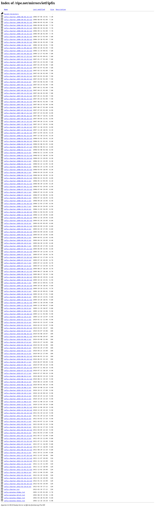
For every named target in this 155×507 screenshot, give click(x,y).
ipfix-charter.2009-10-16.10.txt (18, 280)
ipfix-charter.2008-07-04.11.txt (18, 186)
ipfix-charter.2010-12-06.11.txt (18, 407)
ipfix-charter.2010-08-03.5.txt (17, 376)
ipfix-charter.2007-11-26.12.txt (18, 127)
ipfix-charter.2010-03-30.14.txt (18, 345)
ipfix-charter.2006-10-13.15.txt (18, 34)
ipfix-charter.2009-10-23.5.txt (17, 291)
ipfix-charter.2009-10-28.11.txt (18, 300)
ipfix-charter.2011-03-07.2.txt (17, 421)
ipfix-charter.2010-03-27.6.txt (17, 342)
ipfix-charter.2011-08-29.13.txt (18, 450)
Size (52, 9)
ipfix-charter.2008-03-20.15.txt (18, 169)
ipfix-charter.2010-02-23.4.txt (17, 325)
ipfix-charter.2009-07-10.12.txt (18, 252)
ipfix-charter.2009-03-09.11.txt (18, 226)
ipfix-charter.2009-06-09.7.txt (17, 246)
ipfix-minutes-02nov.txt (14, 501)
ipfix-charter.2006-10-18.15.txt (18, 36)
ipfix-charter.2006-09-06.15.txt (18, 22)
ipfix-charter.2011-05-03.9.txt (17, 433)
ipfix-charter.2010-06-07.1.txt (17, 362)
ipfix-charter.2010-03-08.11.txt (18, 336)
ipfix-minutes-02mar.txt (14, 498)
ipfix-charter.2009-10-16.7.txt (17, 283)
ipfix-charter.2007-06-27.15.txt (18, 104)
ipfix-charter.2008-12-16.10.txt (18, 215)
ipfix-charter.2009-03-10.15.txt (18, 232)
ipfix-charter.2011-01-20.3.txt (17, 416)
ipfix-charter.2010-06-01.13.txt (18, 356)
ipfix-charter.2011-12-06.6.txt (17, 472)
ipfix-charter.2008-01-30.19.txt (18, 138)
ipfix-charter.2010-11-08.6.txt (17, 402)
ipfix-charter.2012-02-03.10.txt (18, 484)
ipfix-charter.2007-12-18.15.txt (18, 133)
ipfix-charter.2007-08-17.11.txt (18, 113)
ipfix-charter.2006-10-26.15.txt (18, 42)
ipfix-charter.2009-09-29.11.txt (18, 274)
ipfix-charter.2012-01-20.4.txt (17, 475)
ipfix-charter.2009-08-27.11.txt (18, 271)
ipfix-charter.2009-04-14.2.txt (17, 237)
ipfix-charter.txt (12, 489)
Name (6, 9)
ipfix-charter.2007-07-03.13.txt (18, 107)
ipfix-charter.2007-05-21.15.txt (18, 93)
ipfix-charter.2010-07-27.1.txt (17, 373)
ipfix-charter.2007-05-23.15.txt (18, 96)
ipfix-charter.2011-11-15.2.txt (17, 464)
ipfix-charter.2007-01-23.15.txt (18, 59)
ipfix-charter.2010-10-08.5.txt (17, 387)
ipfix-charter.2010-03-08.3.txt (17, 339)
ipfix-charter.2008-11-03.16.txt (18, 203)
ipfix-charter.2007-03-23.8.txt (17, 82)
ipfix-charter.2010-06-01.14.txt (18, 359)
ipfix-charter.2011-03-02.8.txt (17, 419)
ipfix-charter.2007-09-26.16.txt (18, 119)
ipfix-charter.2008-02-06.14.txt (18, 141)
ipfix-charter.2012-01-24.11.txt (18, 478)
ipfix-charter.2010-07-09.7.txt (17, 365)
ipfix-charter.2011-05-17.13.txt (18, 435)
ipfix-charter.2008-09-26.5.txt (17, 198)
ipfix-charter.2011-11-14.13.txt (18, 461)
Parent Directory (11, 14)
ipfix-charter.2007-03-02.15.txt (18, 76)
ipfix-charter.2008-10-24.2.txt (17, 201)
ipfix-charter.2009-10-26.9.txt (17, 297)
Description (61, 9)
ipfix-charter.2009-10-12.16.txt (18, 277)
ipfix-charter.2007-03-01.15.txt (18, 73)
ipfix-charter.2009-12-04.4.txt (17, 311)
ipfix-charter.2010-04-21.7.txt (17, 351)
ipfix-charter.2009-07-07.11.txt (18, 249)
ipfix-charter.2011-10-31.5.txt (17, 452)
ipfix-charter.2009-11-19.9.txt (17, 308)
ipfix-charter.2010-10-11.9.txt (17, 390)
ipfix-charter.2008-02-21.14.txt (18, 158)
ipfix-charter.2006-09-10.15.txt (18, 25)
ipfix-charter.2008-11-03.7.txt (17, 206)
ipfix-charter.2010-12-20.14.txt (18, 410)
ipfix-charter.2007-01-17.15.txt (18, 56)
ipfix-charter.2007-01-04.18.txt (18, 53)
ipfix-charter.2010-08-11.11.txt (18, 379)
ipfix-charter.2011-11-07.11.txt (18, 458)
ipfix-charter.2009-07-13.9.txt (17, 266)
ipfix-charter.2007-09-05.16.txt (18, 116)
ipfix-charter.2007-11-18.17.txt (18, 124)
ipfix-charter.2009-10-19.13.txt (18, 285)
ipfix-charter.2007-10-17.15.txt (18, 121)
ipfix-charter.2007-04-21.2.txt (17, 87)
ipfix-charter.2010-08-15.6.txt (17, 382)
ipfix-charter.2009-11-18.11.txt (18, 302)
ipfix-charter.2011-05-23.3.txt (17, 438)
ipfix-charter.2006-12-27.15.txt (18, 51)
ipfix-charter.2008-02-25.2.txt (17, 164)
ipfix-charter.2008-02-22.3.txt (17, 161)
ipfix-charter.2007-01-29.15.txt (18, 62)
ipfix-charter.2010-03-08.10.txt (18, 334)
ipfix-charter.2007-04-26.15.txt (18, 90)
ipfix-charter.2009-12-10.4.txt (17, 317)
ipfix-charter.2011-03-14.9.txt (17, 427)
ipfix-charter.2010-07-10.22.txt (18, 368)
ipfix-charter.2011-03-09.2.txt (17, 424)
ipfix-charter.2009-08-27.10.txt (18, 269)
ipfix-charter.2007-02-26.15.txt (18, 70)
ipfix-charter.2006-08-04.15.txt (18, 17)
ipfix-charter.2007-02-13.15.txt (18, 68)
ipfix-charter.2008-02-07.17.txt (18, 147)
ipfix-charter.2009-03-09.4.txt (17, 229)
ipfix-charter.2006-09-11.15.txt (18, 28)
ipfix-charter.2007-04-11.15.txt (18, 85)
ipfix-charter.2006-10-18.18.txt (18, 39)
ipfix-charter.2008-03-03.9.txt (17, 167)
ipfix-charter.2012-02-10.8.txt (17, 486)
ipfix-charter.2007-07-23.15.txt (18, 110)
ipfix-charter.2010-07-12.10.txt (18, 370)
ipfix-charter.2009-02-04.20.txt (18, 220)
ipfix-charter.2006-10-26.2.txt (17, 45)
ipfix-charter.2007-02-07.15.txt (18, 65)
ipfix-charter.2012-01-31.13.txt (18, 481)
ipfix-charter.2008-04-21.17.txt (18, 175)
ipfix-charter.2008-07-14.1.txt (17, 192)
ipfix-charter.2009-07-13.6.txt (17, 260)
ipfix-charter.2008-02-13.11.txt (18, 155)
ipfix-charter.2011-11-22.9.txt (17, 467)
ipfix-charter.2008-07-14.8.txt (17, 195)
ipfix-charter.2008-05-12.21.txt (18, 178)
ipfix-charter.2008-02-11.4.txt (17, 150)
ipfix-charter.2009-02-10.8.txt (17, 223)
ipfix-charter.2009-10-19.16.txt (18, 288)
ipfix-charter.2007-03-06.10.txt (18, 79)
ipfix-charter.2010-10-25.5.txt (17, 399)
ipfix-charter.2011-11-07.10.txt (18, 455)
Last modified (39, 9)
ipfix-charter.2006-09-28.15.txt (18, 31)
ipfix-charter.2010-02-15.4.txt (17, 322)
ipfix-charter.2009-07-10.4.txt (17, 254)
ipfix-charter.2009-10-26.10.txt (18, 294)
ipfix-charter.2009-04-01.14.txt (18, 235)
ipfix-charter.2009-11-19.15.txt (18, 305)
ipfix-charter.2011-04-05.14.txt (18, 430)
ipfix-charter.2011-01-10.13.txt (18, 413)
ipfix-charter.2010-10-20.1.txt (17, 393)
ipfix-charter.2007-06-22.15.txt (18, 102)
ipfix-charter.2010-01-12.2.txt (17, 319)
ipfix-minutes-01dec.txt (14, 492)
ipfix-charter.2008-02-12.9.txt (17, 152)
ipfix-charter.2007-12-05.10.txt (18, 130)
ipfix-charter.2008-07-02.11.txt (18, 184)
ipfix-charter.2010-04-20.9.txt (17, 348)
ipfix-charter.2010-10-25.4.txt (17, 396)
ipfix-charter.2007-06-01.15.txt (18, 99)
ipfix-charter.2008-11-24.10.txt (18, 212)
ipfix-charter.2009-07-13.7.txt (17, 263)
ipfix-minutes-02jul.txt (14, 495)
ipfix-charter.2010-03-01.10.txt (18, 328)
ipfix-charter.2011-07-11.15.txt (18, 441)
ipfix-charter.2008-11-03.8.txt (17, 209)
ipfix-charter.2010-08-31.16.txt (18, 385)
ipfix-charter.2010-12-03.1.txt (17, 404)
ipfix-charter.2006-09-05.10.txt (18, 19)
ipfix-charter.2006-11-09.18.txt (18, 48)
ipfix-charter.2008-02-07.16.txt (18, 144)
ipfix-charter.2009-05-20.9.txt (17, 243)
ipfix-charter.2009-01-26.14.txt (18, 218)
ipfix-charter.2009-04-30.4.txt (17, 240)
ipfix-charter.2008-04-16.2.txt (17, 172)
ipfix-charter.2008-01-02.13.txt (18, 136)
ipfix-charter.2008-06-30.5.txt (17, 181)
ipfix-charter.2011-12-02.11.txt (18, 469)
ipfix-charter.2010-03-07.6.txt (17, 331)
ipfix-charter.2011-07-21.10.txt (18, 447)
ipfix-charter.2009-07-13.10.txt (18, 257)
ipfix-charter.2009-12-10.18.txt (18, 314)
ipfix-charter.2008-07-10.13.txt (18, 189)
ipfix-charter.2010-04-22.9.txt (17, 353)
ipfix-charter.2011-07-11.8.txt (17, 444)
